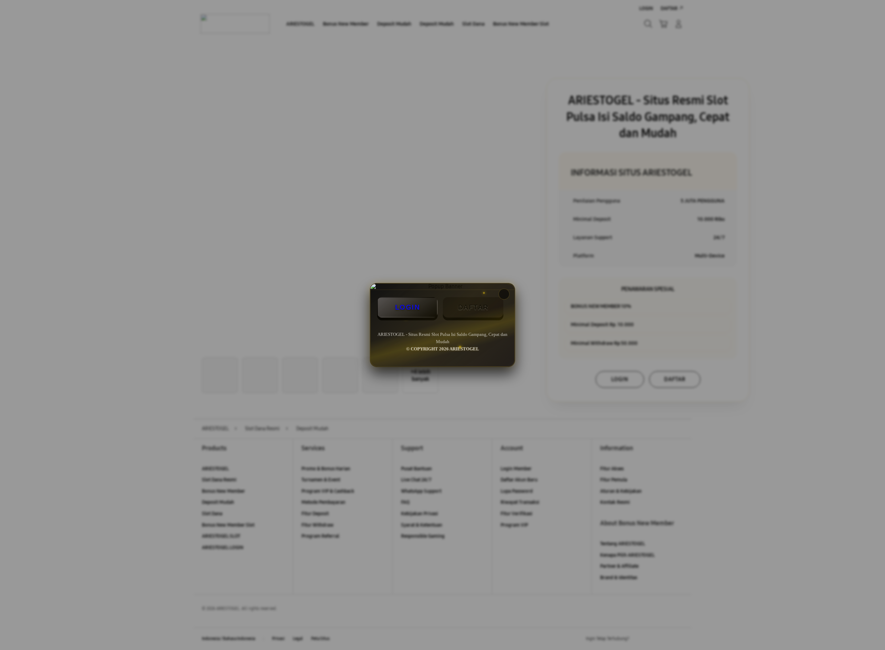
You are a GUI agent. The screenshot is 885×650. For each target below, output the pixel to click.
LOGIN (407, 307)
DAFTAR (473, 307)
